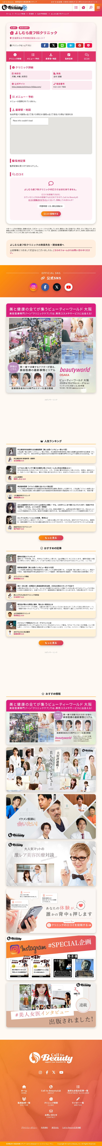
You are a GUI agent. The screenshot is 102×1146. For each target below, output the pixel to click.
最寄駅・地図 (51, 58)
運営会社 (55, 1127)
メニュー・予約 (33, 58)
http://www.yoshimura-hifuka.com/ (26, 87)
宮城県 (31, 14)
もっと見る (51, 537)
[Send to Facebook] (45, 45)
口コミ (87, 58)
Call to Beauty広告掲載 (71, 1127)
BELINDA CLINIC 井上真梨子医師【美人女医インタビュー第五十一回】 (82, 2)
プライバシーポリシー (29, 1127)
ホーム (8, 14)
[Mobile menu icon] (98, 7)
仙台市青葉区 (42, 14)
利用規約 (44, 1127)
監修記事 (69, 58)
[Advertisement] (51, 417)
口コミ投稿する (51, 213)
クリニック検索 (20, 14)
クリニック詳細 (15, 58)
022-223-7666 (59, 86)
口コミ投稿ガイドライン (38, 200)
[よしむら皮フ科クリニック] (71, 45)
